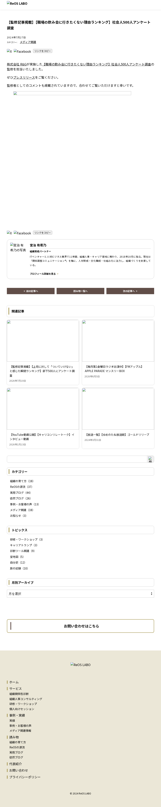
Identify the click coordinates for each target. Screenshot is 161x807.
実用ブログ (17, 493)
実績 (12, 720)
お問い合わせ (18, 770)
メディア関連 (28, 42)
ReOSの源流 (17, 487)
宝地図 (14, 557)
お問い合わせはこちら (81, 625)
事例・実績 (17, 715)
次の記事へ (129, 291)
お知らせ (15, 516)
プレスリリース (24, 77)
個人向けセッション (21, 709)
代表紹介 (15, 763)
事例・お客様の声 (21, 504)
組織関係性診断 (19, 694)
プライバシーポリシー (25, 777)
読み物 (14, 737)
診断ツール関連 (19, 551)
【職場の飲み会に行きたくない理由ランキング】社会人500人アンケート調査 (96, 64)
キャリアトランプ (21, 545)
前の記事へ (32, 291)
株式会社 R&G (17, 64)
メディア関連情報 (20, 730)
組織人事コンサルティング (25, 699)
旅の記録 (15, 568)
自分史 (14, 562)
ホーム (14, 682)
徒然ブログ (17, 498)
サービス (15, 688)
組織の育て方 (18, 481)
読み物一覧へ (80, 291)
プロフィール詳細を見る (43, 273)
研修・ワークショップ (24, 539)
